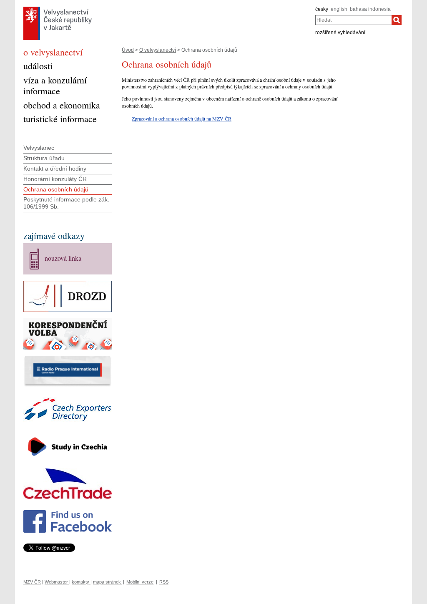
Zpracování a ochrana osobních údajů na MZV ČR (181, 118)
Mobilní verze (139, 581)
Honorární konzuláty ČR (55, 179)
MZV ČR (32, 581)
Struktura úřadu (44, 158)
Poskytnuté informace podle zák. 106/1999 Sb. (66, 203)
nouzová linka (63, 258)
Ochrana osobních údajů (55, 189)
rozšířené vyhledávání (340, 32)
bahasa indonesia (370, 9)
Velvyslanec (38, 147)
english (339, 9)
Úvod (128, 50)
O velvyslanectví (157, 50)
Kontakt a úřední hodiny (54, 168)
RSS (163, 581)
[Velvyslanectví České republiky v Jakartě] (57, 9)
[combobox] (353, 20)
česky (321, 9)
